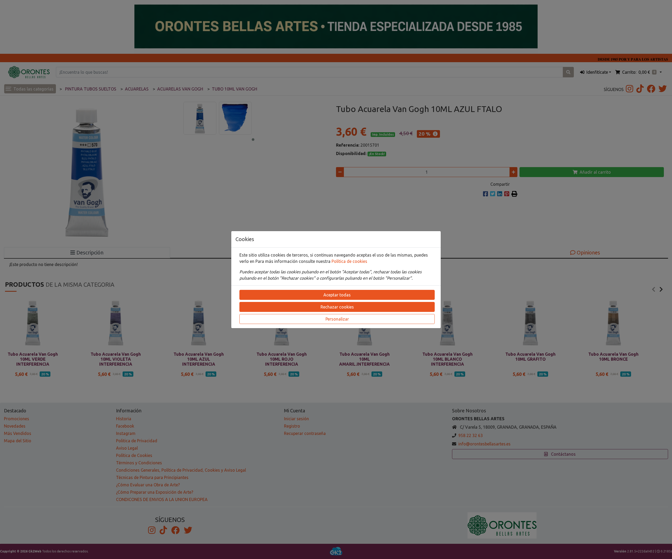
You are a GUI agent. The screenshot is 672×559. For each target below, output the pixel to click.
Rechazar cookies (337, 307)
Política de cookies (349, 261)
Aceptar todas (337, 294)
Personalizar (337, 319)
